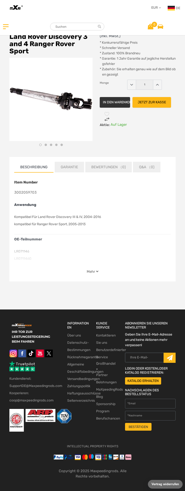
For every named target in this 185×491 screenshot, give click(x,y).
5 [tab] (61, 145)
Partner (102, 375)
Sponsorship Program (105, 407)
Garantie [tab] (69, 167)
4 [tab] (56, 145)
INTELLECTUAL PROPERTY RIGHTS (92, 446)
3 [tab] (51, 145)
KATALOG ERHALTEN (143, 381)
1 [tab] (40, 145)
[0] (150, 26)
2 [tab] (46, 145)
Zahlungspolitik (78, 386)
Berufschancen (107, 418)
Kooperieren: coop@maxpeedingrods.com (31, 396)
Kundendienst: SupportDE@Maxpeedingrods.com (34, 382)
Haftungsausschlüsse (78, 393)
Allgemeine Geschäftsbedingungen (78, 368)
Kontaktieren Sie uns (106, 339)
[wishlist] (107, 114)
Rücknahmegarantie (78, 357)
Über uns (74, 335)
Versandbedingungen (78, 379)
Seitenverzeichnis (78, 401)
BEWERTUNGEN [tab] (108, 167)
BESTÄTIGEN (138, 427)
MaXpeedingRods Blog (107, 393)
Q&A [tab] (146, 167)
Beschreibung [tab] (33, 167)
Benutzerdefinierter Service (107, 353)
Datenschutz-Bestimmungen (78, 346)
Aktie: (105, 125)
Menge (104, 82)
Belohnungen (106, 382)
